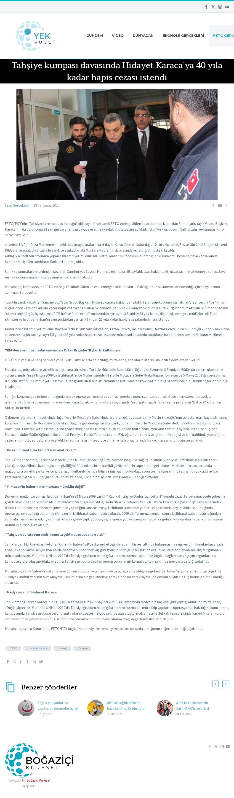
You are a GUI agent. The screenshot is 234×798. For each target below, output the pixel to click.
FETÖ (14, 648)
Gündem (94, 35)
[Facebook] (206, 7)
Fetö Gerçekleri (17, 205)
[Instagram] (220, 7)
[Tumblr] (27, 661)
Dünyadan (143, 35)
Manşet (62, 648)
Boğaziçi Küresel (38, 780)
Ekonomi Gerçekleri (183, 35)
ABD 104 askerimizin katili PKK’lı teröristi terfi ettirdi (192, 708)
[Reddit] (41, 661)
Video (118, 35)
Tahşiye (83, 648)
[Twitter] (213, 7)
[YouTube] (226, 7)
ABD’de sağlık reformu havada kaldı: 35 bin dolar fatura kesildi (126, 708)
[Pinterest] (21, 661)
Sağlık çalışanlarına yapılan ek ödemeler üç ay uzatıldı (58, 708)
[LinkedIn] (34, 661)
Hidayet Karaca (38, 648)
